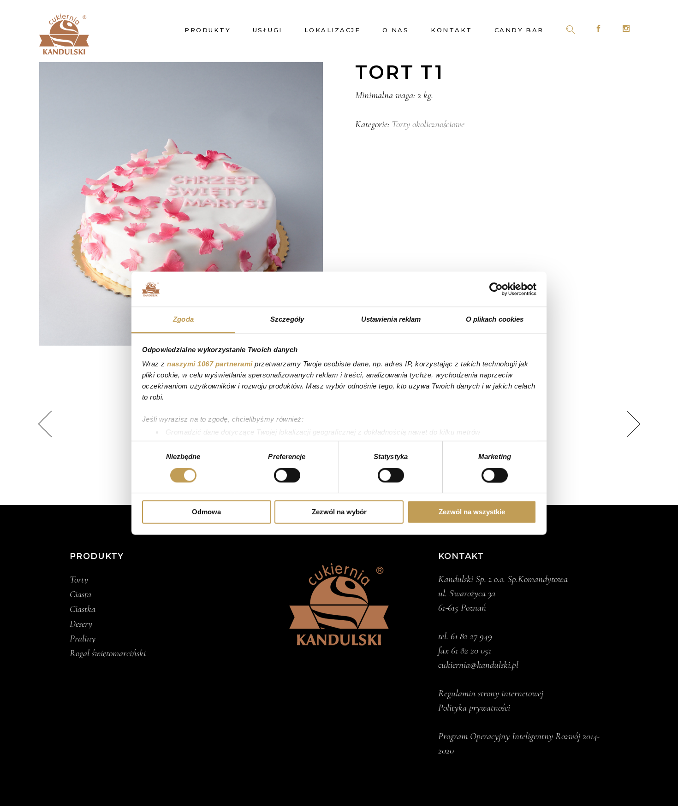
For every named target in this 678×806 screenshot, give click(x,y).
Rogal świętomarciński (108, 653)
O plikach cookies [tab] (495, 320)
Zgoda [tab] (183, 320)
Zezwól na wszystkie (472, 512)
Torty (79, 579)
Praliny (82, 638)
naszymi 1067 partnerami (210, 364)
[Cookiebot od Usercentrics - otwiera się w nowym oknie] (496, 289)
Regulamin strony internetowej (490, 693)
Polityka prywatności (474, 707)
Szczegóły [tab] (287, 320)
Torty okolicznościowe (428, 124)
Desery (81, 624)
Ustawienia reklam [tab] (391, 320)
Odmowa (206, 512)
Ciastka (82, 609)
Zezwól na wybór (339, 512)
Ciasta (80, 594)
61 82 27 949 (471, 636)
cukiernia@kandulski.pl (478, 665)
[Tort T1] (181, 204)
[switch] (287, 475)
